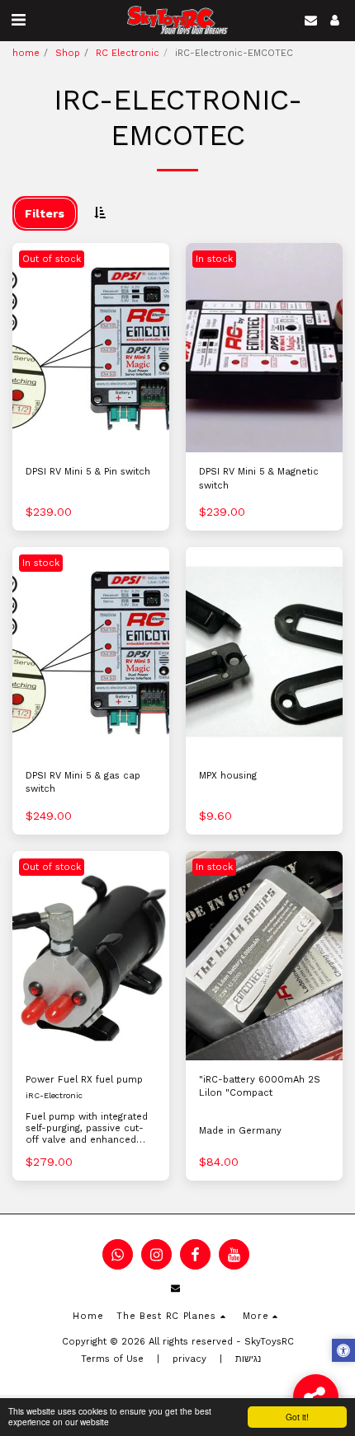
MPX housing (228, 775)
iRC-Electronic (54, 1095)
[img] (90, 347)
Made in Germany (240, 1130)
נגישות (248, 1359)
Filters (44, 213)
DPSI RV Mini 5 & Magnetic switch (259, 478)
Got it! (297, 1416)
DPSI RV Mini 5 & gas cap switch (83, 782)
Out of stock (51, 259)
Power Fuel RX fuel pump (84, 1079)
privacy (189, 1359)
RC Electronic (127, 53)
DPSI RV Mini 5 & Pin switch (88, 471)
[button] (18, 19)
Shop (67, 53)
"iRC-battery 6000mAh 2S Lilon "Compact (259, 1086)
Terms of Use (112, 1359)
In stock (214, 259)
